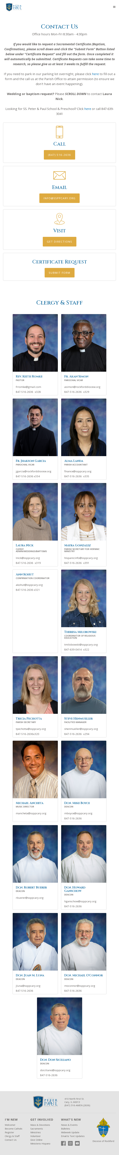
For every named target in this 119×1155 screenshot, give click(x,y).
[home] (13, 7)
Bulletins (65, 1128)
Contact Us (11, 1139)
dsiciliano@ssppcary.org (55, 1070)
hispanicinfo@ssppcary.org (81, 558)
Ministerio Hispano (40, 1143)
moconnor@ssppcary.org (79, 986)
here (95, 74)
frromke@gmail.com (28, 387)
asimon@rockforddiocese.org (82, 387)
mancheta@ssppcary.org (31, 813)
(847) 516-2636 (59, 155)
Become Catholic (13, 1128)
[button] (114, 7)
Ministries (35, 1132)
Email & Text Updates (73, 1136)
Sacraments (36, 1128)
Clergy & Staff (12, 1136)
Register (9, 1132)
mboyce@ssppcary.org (78, 813)
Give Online (36, 1139)
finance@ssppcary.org (77, 471)
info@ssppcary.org (59, 198)
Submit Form (59, 272)
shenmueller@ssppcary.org (81, 729)
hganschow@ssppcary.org (80, 901)
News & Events (69, 1124)
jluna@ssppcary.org (28, 986)
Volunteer (35, 1136)
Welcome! (10, 1124)
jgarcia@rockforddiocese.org (33, 471)
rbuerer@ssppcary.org (30, 897)
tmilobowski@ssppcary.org (81, 644)
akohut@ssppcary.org (29, 585)
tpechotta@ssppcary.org (31, 729)
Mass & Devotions (40, 1124)
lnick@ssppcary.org (28, 558)
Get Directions (59, 241)
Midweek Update (70, 1132)
